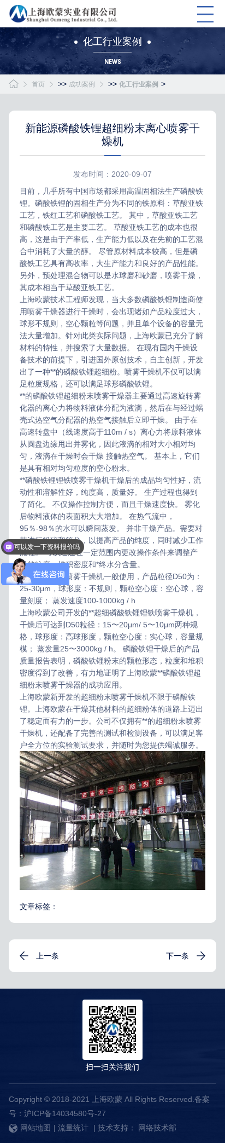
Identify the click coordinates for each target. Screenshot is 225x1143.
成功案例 (82, 84)
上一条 (47, 955)
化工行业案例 (138, 84)
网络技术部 (157, 1127)
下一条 (177, 955)
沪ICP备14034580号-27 (65, 1113)
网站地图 (35, 1127)
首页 (38, 84)
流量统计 (73, 1127)
